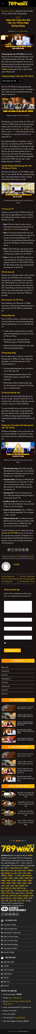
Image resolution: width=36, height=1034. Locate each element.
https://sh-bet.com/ (16, 868)
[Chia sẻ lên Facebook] (12, 549)
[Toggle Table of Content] (19, 81)
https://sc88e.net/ (6, 898)
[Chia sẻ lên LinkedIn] (27, 549)
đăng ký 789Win (12, 229)
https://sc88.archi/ (23, 891)
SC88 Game (13, 896)
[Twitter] (6, 914)
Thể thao (4, 686)
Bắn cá (4, 667)
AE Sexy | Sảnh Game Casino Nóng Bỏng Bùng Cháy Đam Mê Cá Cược (26, 578)
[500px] (17, 914)
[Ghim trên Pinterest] (23, 549)
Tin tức (12, 11)
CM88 (5, 878)
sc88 (2, 901)
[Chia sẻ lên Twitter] (16, 549)
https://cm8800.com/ (21, 886)
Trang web (7, 634)
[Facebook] (2, 914)
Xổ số (3, 694)
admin (26, 31)
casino (21, 129)
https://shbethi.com (7, 873)
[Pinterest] (10, 914)
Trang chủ (5, 11)
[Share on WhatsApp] (9, 549)
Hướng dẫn (5, 679)
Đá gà (3, 675)
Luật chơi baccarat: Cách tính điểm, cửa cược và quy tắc (25, 707)
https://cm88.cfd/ (6, 888)
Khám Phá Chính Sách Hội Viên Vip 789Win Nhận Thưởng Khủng (25, 731)
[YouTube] (13, 914)
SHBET (26, 868)
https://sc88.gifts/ (23, 896)
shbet (15, 873)
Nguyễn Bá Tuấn (19, 1018)
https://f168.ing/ (27, 875)
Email (6, 625)
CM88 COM (28, 878)
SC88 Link (4, 896)
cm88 (2, 886)
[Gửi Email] (20, 549)
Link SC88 (28, 893)
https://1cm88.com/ (7, 891)
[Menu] (3, 3)
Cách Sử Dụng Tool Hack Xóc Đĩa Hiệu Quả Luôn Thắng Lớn (9, 578)
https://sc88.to (19, 893)
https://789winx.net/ (15, 998)
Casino (4, 671)
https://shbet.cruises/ (20, 870)
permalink (31, 556)
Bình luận (7, 599)
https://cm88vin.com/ (19, 888)
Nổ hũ (4, 682)
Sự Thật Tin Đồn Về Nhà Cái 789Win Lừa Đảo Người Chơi (25, 715)
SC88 (32, 891)
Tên (5, 616)
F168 (19, 875)
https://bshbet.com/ (7, 870)
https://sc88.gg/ (18, 898)
